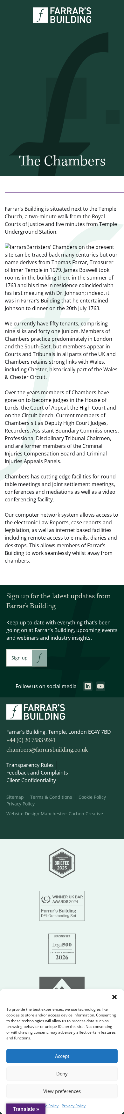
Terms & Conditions (51, 797)
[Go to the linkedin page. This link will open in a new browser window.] (88, 686)
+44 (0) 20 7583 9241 (31, 740)
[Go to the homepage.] (62, 21)
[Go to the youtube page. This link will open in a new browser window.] (100, 686)
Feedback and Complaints (37, 772)
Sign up (19, 658)
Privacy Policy (74, 1106)
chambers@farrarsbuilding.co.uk (47, 750)
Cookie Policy (47, 1106)
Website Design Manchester (36, 814)
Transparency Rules (30, 764)
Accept (62, 1056)
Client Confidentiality (31, 780)
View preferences (62, 1091)
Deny (62, 1073)
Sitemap (15, 797)
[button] (114, 997)
